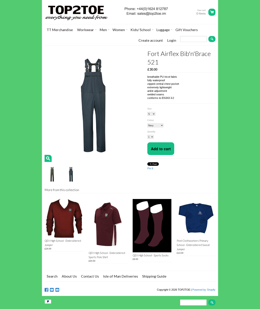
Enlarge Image (48, 158)
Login (171, 40)
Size (149, 109)
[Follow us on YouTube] (52, 290)
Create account (150, 40)
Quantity (151, 131)
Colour (150, 120)
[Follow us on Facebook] (47, 290)
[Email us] (57, 290)
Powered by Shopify (203, 289)
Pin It (150, 168)
